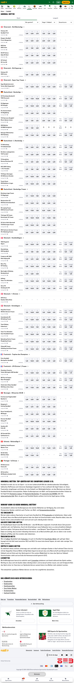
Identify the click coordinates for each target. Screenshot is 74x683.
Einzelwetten (8, 581)
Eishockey (24, 539)
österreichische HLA (7, 496)
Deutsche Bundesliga (32, 494)
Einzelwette (48, 515)
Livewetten (35, 560)
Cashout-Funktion (9, 593)
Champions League (16, 494)
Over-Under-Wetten (10, 588)
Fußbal (7, 539)
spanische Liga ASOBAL (49, 494)
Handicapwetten (9, 586)
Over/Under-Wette (50, 539)
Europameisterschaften (47, 510)
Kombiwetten (8, 584)
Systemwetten (8, 590)
